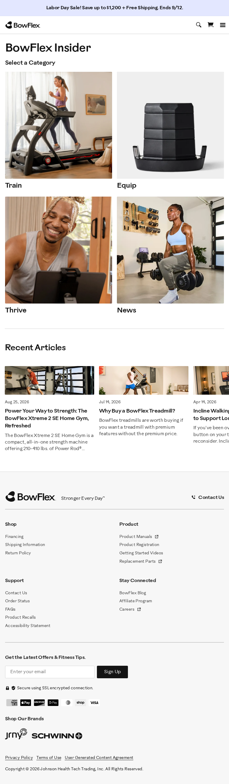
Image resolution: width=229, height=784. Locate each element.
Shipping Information (25, 545)
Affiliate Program (135, 601)
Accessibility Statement (27, 626)
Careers (130, 610)
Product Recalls (20, 617)
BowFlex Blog (132, 593)
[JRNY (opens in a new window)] (16, 735)
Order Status (17, 601)
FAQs (10, 609)
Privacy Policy (19, 758)
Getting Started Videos (141, 553)
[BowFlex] (23, 25)
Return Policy (18, 553)
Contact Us (16, 593)
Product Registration (139, 545)
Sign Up (112, 671)
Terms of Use (48, 758)
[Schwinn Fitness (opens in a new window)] (57, 737)
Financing (14, 537)
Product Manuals (139, 537)
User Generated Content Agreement (99, 758)
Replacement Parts (141, 562)
